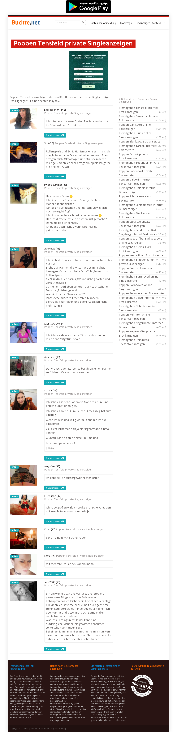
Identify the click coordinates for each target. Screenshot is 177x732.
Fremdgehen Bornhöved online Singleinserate (142, 279)
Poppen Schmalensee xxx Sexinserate (142, 198)
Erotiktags (126, 23)
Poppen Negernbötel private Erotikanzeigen (142, 333)
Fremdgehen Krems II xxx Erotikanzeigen (142, 249)
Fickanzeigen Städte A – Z (150, 23)
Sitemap (62, 728)
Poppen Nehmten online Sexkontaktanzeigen (142, 317)
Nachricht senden (54, 135)
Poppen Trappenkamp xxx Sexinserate (142, 270)
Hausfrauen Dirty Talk (48, 728)
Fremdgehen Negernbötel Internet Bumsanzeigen (142, 325)
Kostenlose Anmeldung (103, 23)
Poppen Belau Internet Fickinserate (142, 294)
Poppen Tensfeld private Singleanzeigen (68, 113)
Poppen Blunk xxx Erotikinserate (142, 142)
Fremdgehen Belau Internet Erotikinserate (142, 300)
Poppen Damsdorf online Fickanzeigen (142, 127)
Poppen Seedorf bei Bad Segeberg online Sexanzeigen (142, 241)
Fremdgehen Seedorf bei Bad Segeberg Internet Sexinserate (142, 232)
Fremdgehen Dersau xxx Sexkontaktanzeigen (142, 342)
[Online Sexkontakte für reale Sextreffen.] (26, 23)
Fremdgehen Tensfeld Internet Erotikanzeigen (142, 110)
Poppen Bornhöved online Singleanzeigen (142, 287)
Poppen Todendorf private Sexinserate (142, 173)
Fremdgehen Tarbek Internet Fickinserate (142, 148)
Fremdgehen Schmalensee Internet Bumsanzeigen (142, 207)
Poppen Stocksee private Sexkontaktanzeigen (142, 224)
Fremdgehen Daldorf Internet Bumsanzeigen (142, 190)
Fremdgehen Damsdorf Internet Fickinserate (142, 118)
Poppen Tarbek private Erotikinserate (142, 156)
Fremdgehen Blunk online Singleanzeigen (142, 135)
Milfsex (33, 728)
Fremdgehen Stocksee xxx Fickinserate (142, 215)
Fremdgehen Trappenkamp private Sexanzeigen (142, 262)
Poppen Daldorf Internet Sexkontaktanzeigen (142, 181)
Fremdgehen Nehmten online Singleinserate (142, 308)
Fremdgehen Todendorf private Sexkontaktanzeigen (142, 165)
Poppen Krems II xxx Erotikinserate (142, 255)
